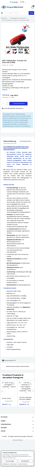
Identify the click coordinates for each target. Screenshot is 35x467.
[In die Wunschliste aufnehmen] (13, 384)
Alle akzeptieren (25, 461)
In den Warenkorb (19, 103)
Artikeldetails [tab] (25, 141)
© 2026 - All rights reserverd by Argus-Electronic (17, 436)
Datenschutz (13, 463)
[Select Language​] (13, 2)
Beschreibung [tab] (10, 141)
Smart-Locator (6, 398)
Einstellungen (5, 463)
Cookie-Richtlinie (22, 463)
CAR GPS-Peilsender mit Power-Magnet (25, 398)
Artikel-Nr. (5, 65)
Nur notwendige (10, 461)
